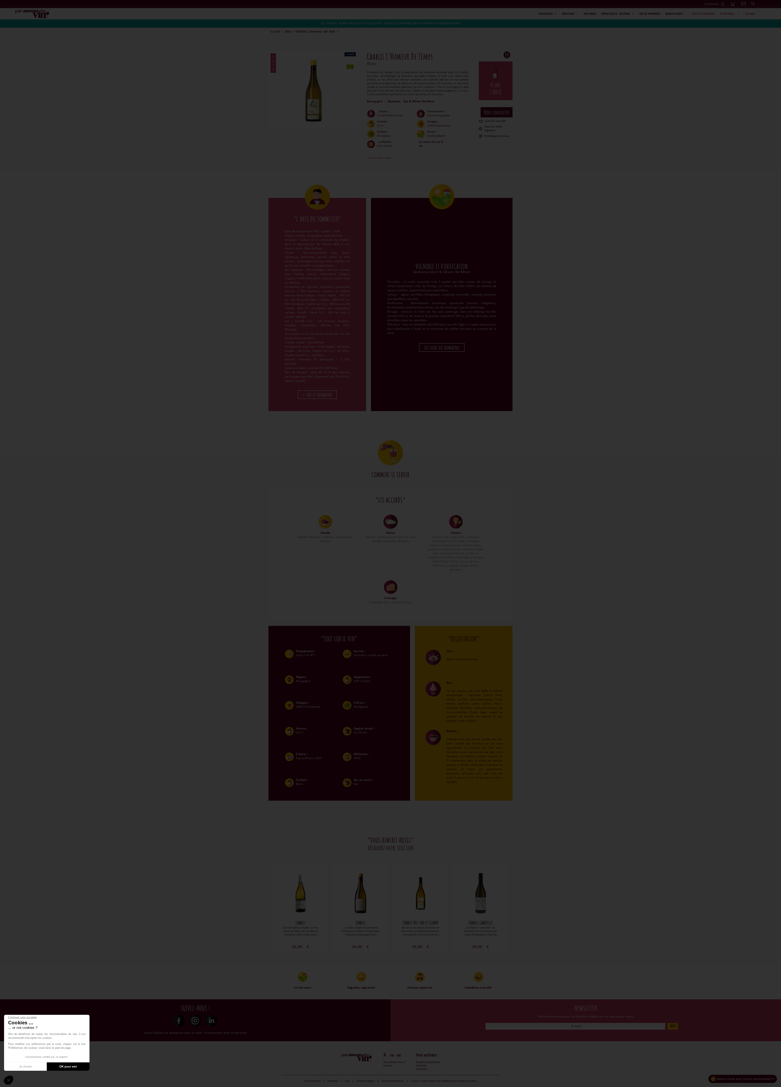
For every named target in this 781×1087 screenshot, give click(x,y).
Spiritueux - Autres (615, 13)
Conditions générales (428, 1062)
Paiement (421, 1069)
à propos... (728, 13)
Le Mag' (750, 13)
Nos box (590, 13)
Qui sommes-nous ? (394, 1062)
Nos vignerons (703, 13)
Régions (568, 13)
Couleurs (545, 13)
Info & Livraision (312, 1081)
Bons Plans (674, 13)
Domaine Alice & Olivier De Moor (411, 101)
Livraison (421, 1065)
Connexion (712, 4)
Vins (288, 31)
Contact (388, 1065)
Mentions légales (365, 1081)
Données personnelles (393, 1081)
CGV (347, 1081)
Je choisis (25, 1066)
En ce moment (649, 13)
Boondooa (333, 1081)
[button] (8, 1080)
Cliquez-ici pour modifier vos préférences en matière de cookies (444, 1081)
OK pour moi (68, 1066)
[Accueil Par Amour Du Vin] (32, 13)
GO (672, 1026)
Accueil (274, 31)
